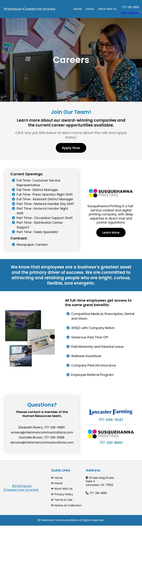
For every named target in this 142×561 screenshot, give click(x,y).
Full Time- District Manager (37, 190)
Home (58, 478)
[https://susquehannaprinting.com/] (111, 193)
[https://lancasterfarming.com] (111, 412)
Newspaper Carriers (32, 244)
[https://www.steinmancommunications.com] (29, 9)
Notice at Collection (67, 505)
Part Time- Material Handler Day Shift (45, 204)
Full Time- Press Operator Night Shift (45, 194)
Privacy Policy (63, 494)
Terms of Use (63, 500)
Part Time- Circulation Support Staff (45, 218)
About (58, 483)
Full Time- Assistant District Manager (45, 199)
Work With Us (63, 489)
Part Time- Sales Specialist (37, 232)
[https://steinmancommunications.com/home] (21, 488)
